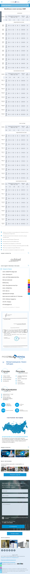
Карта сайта (15, 555)
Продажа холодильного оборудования (9, 557)
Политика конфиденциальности (8, 560)
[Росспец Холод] (15, 2)
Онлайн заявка (15, 533)
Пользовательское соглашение (8, 562)
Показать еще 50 (15, 475)
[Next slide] (25, 331)
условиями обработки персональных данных (16, 518)
